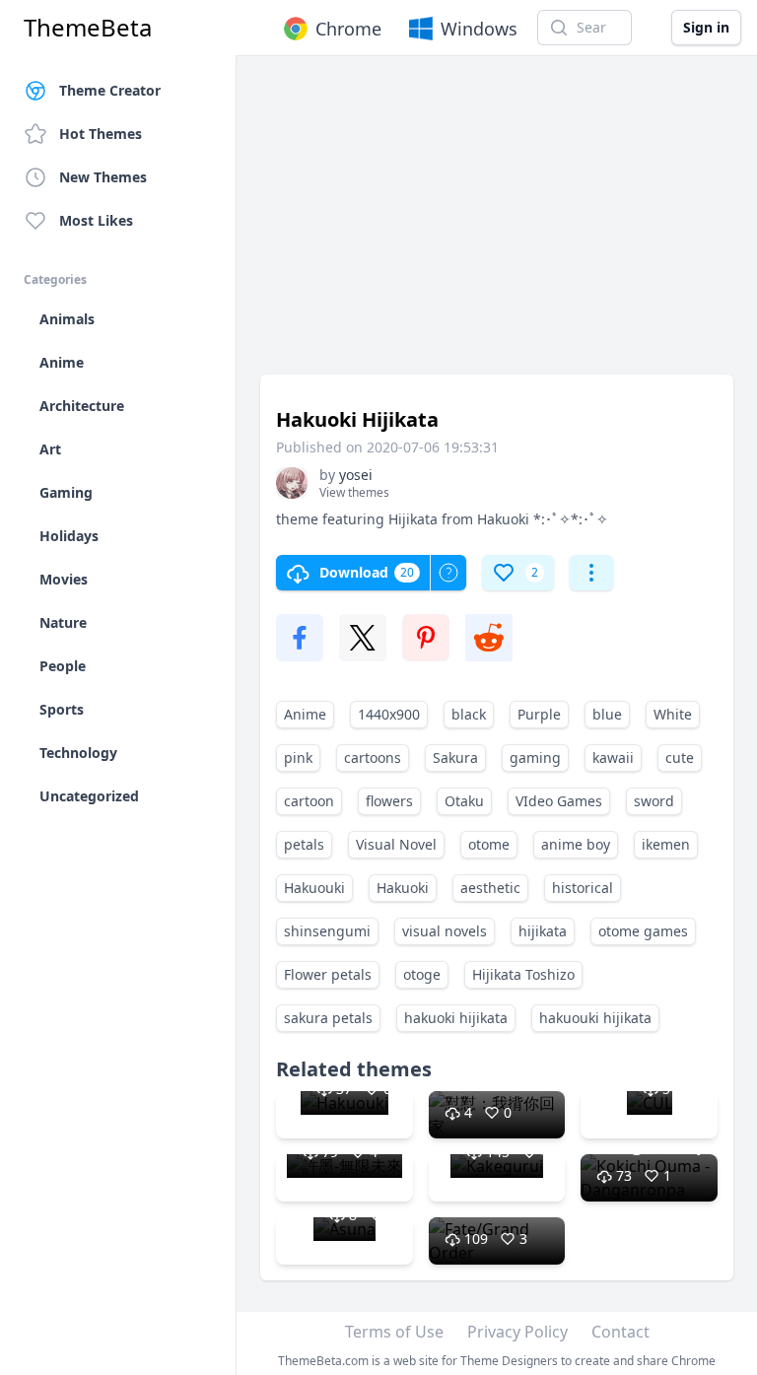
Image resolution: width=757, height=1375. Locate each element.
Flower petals (328, 974)
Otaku (464, 800)
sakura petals (328, 1017)
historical (582, 887)
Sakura (455, 757)
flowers (389, 800)
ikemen (666, 844)
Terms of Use (394, 1331)
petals (304, 844)
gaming (535, 757)
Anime (305, 714)
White (673, 714)
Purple (539, 714)
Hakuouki (314, 887)
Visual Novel (396, 844)
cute (679, 757)
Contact (620, 1331)
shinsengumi (327, 931)
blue (607, 714)
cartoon (309, 800)
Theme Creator (110, 90)
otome (489, 844)
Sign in (706, 27)
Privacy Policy (517, 1331)
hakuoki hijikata (456, 1017)
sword (654, 800)
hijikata (542, 931)
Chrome (348, 28)
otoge (422, 974)
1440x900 (389, 714)
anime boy (575, 844)
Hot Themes (100, 133)
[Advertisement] (496, 225)
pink (298, 757)
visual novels (444, 931)
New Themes (103, 177)
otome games (643, 931)
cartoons (372, 757)
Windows (479, 28)
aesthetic (490, 887)
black (468, 714)
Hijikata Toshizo (523, 974)
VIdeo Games (559, 800)
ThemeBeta (88, 27)
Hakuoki (403, 887)
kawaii (613, 757)
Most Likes (96, 220)
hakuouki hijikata (595, 1017)
